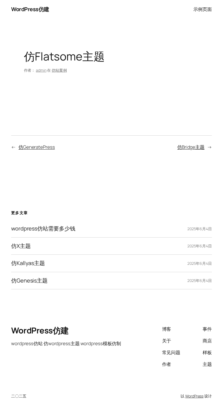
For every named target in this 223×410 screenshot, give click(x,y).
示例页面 (202, 9)
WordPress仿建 (30, 9)
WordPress (194, 396)
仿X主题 (21, 246)
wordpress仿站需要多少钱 (43, 229)
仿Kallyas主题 (28, 263)
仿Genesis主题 (29, 281)
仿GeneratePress (36, 147)
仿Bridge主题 (191, 147)
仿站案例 (59, 70)
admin (41, 70)
